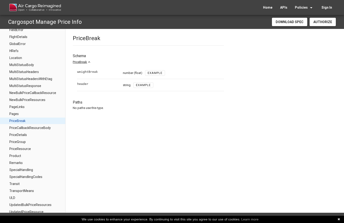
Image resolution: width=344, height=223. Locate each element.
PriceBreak (80, 62)
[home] (35, 7)
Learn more (250, 219)
